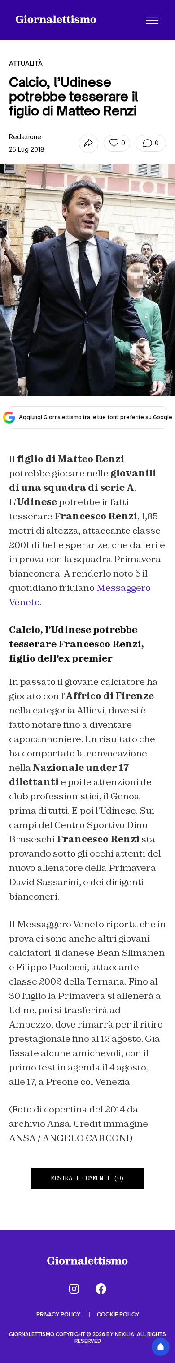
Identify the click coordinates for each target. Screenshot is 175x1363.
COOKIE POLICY (118, 1314)
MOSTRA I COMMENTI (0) (87, 1178)
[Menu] (152, 20)
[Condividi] (88, 143)
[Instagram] (74, 1289)
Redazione (25, 136)
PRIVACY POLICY (59, 1314)
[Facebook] (101, 1289)
